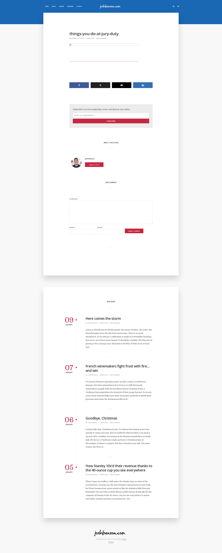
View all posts (94, 165)
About (54, 6)
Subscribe (70, 6)
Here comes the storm (103, 318)
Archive (61, 6)
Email (100, 227)
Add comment (101, 38)
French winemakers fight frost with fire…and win (118, 368)
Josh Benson (92, 323)
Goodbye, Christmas (101, 418)
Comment (73, 199)
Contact (79, 6)
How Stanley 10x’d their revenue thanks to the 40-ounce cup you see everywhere (119, 468)
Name (72, 227)
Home (47, 6)
